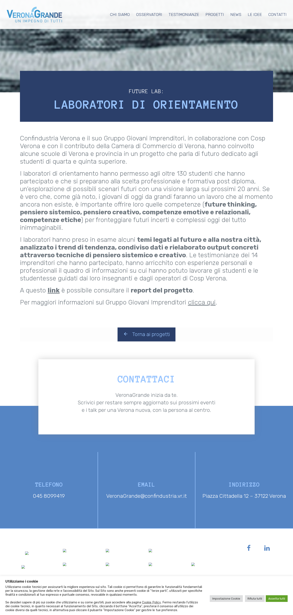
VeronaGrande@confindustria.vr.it (146, 496)
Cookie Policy (151, 602)
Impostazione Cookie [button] (226, 598)
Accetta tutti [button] (276, 598)
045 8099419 (49, 496)
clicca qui (202, 302)
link (54, 290)
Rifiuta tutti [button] (255, 598)
